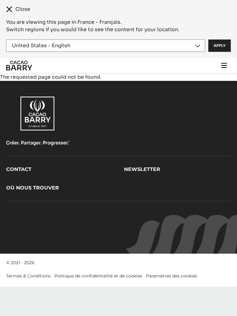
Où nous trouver (32, 188)
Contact (18, 169)
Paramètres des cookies (171, 276)
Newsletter (142, 169)
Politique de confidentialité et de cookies (98, 276)
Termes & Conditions (28, 276)
